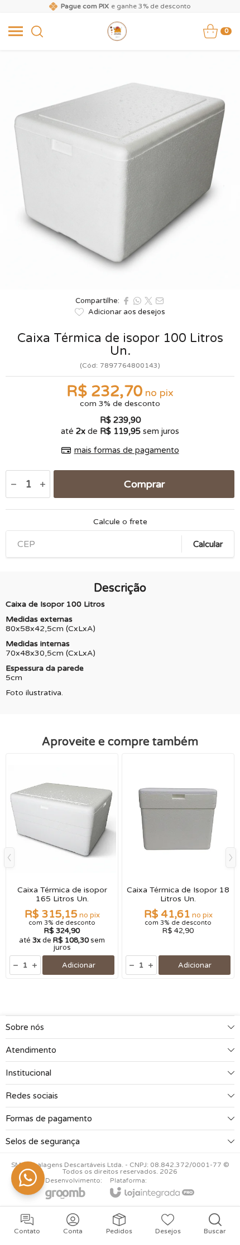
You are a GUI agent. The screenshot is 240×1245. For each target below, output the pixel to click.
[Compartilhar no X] (148, 301)
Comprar (144, 484)
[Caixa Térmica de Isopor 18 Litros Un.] (178, 866)
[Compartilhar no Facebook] (126, 301)
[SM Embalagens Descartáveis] (117, 31)
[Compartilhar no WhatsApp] (137, 301)
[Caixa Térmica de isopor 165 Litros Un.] (62, 866)
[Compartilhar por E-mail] (160, 301)
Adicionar (78, 965)
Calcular (208, 544)
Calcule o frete (120, 522)
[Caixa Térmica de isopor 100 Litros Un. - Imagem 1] (120, 170)
